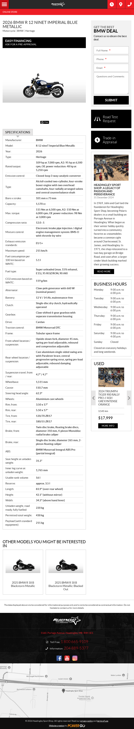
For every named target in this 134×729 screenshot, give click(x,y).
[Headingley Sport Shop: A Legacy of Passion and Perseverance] (111, 168)
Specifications (17, 132)
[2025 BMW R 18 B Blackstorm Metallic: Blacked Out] (66, 565)
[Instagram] (74, 658)
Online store (10, 12)
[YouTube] (67, 658)
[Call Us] (129, 4)
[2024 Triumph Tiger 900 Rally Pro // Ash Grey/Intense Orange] (111, 377)
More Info (108, 425)
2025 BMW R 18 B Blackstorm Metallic (23, 584)
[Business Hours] (111, 4)
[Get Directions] (120, 4)
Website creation (57, 725)
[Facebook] (59, 658)
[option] (111, 398)
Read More (104, 271)
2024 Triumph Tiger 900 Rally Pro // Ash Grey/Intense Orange (109, 398)
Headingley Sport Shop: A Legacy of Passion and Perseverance (107, 189)
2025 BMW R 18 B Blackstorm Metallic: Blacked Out (66, 586)
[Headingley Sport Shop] (58, 4)
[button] (93, 398)
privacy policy (86, 721)
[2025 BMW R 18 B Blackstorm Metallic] (23, 565)
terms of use (102, 721)
